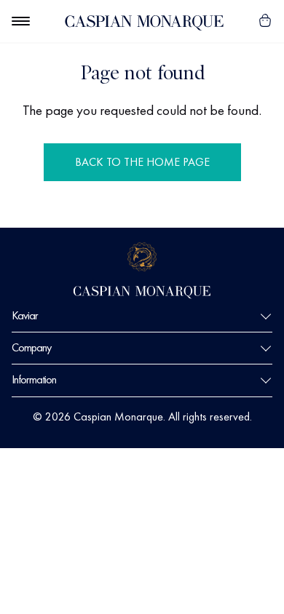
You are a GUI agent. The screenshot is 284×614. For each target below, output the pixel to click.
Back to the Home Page (142, 162)
